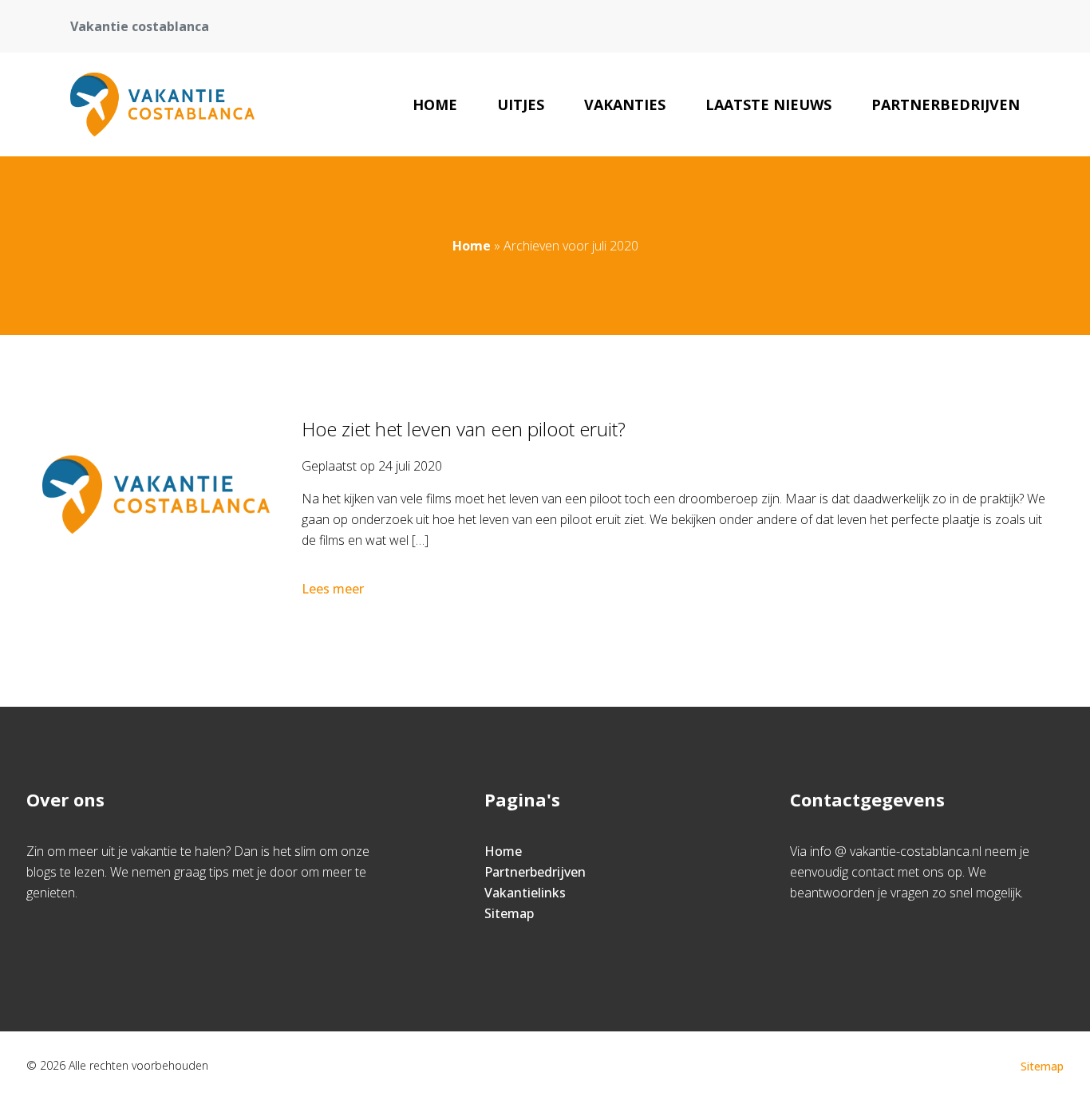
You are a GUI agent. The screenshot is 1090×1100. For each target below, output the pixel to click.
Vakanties (624, 104)
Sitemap (509, 913)
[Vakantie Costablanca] (162, 104)
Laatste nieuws (768, 104)
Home (435, 104)
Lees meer (333, 588)
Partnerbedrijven (945, 104)
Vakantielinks (525, 892)
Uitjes (520, 104)
